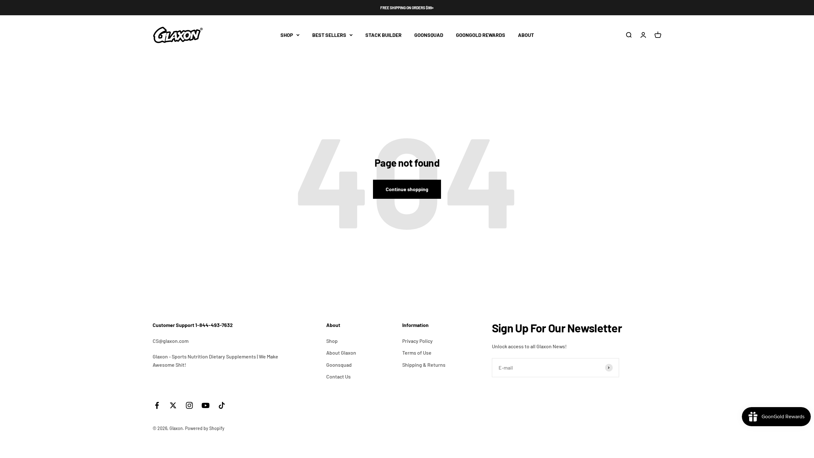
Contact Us (338, 376)
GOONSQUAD (428, 35)
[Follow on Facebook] (157, 405)
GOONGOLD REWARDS (480, 35)
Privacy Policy (417, 341)
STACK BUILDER (383, 35)
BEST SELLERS (329, 35)
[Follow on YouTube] (205, 405)
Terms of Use (416, 353)
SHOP (286, 35)
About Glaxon (341, 353)
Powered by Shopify (204, 428)
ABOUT (526, 35)
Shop (332, 341)
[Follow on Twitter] (173, 405)
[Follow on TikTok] (221, 405)
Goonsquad (339, 365)
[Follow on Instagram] (189, 405)
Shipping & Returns (423, 365)
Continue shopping (407, 189)
